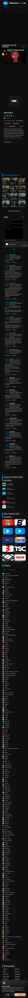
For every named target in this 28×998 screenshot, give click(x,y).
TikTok (21, 126)
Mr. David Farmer (13, 302)
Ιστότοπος (20, 120)
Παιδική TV (5, 979)
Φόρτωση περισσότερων (14, 210)
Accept (20, 994)
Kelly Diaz (11, 358)
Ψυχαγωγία (17, 974)
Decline (8, 994)
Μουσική (17, 971)
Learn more (12, 991)
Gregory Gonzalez (13, 349)
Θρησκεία (17, 979)
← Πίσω (23, 46)
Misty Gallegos (12, 333)
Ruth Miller (11, 317)
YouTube (8, 123)
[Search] (4, 569)
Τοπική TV (17, 969)
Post (14, 249)
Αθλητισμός (5, 974)
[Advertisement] (14, 29)
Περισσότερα (8, 142)
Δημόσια (5, 969)
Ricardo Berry (12, 254)
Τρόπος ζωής (6, 976)
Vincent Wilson (12, 265)
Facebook (16, 123)
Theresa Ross (12, 283)
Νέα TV (4, 971)
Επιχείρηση (17, 976)
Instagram (13, 126)
